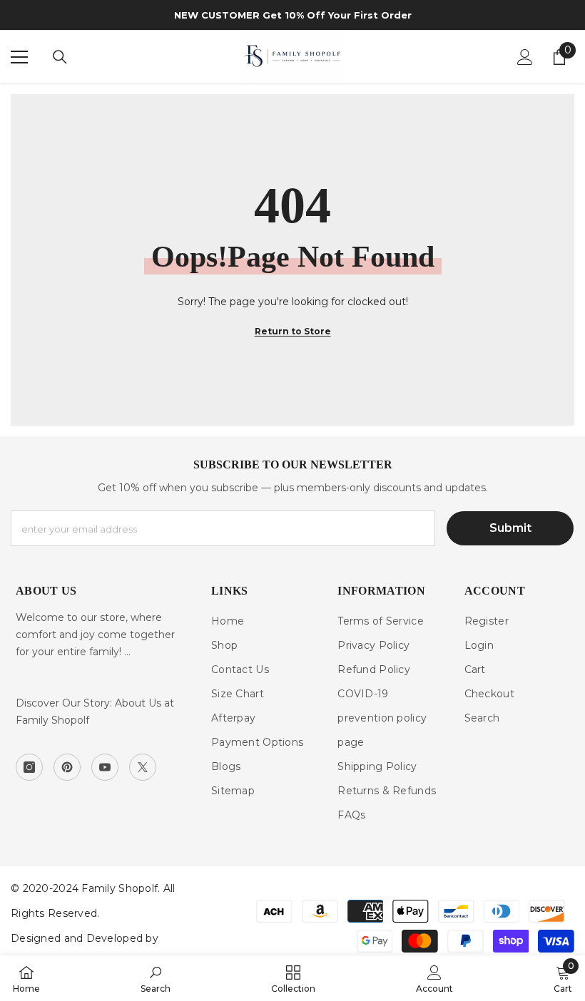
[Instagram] (29, 767)
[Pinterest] (67, 767)
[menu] (19, 57)
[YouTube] (104, 767)
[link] (155, 978)
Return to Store (293, 331)
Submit (510, 528)
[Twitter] (142, 767)
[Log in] (525, 57)
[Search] (59, 57)
